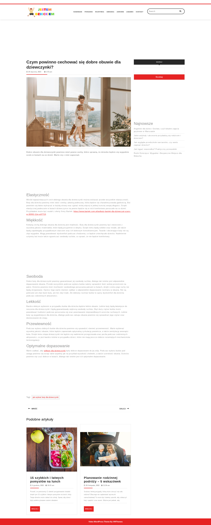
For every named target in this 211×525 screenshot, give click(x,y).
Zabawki (129, 12)
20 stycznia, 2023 (34, 72)
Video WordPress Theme (99, 522)
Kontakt (139, 12)
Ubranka (110, 12)
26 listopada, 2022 (92, 485)
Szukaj (159, 62)
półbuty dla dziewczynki (55, 351)
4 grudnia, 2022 (38, 485)
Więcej (36, 509)
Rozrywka (99, 12)
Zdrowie (120, 12)
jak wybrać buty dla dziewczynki (45, 397)
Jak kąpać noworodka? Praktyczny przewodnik (155, 149)
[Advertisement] (105, 36)
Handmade (77, 12)
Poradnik (89, 12)
